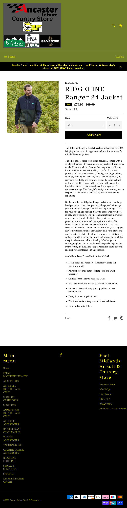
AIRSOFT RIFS (11, 381)
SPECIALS (8, 474)
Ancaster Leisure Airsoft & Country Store (26, 500)
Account (119, 56)
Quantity (112, 118)
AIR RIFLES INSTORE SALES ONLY (12, 389)
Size (67, 118)
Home (6, 368)
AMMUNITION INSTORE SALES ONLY (12, 413)
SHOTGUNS (9, 405)
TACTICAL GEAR (12, 445)
